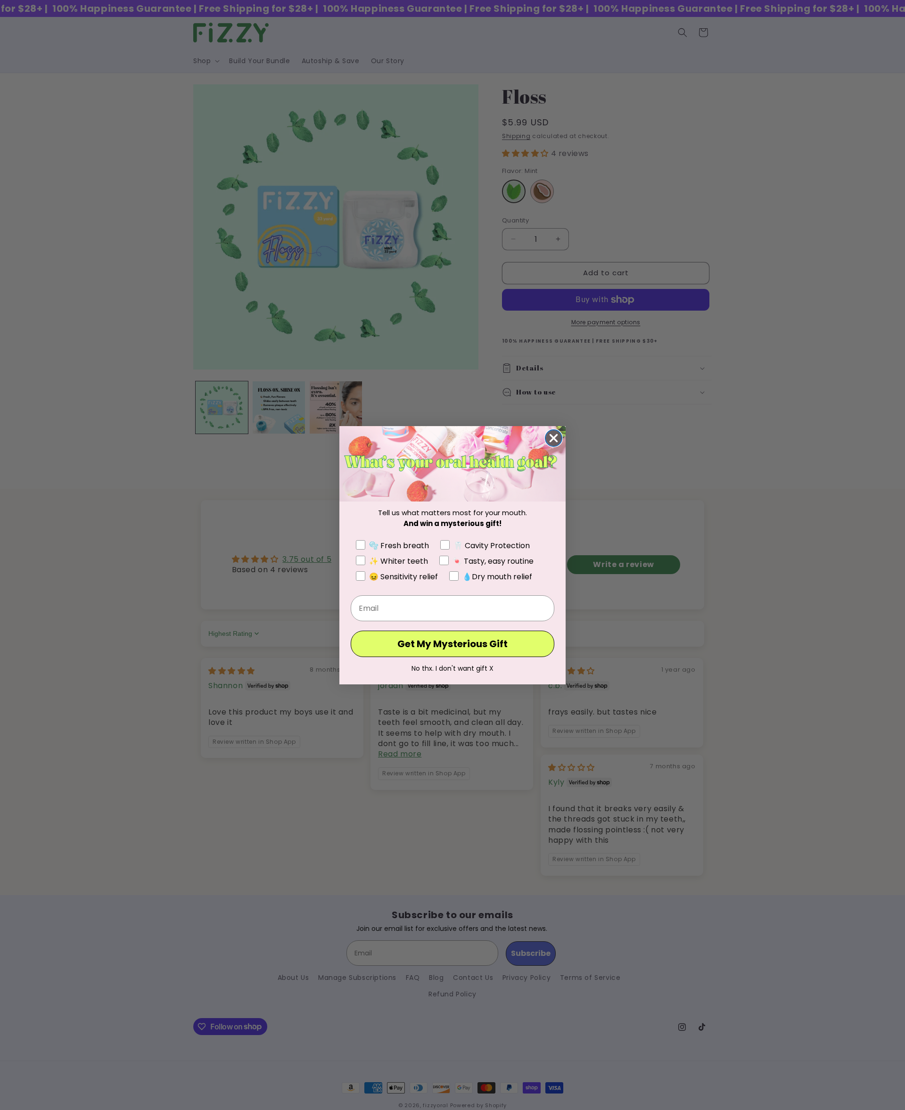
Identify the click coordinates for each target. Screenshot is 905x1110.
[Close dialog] (553, 438)
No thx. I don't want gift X (452, 668)
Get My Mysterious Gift (452, 643)
